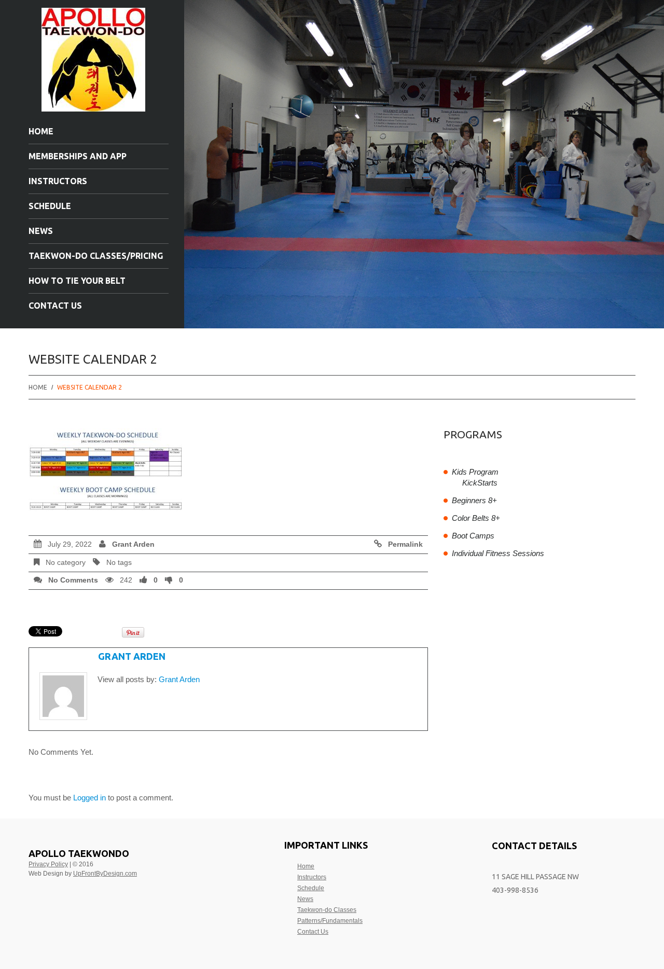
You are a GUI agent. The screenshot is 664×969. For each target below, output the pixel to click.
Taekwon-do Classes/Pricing (96, 256)
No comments (73, 580)
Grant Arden (133, 544)
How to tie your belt (77, 280)
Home (41, 131)
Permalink (405, 544)
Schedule (50, 206)
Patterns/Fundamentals (330, 920)
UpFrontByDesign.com (105, 873)
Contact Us (55, 305)
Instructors (58, 181)
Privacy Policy (48, 864)
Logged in (89, 797)
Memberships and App (78, 156)
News (41, 231)
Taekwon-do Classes (326, 909)
